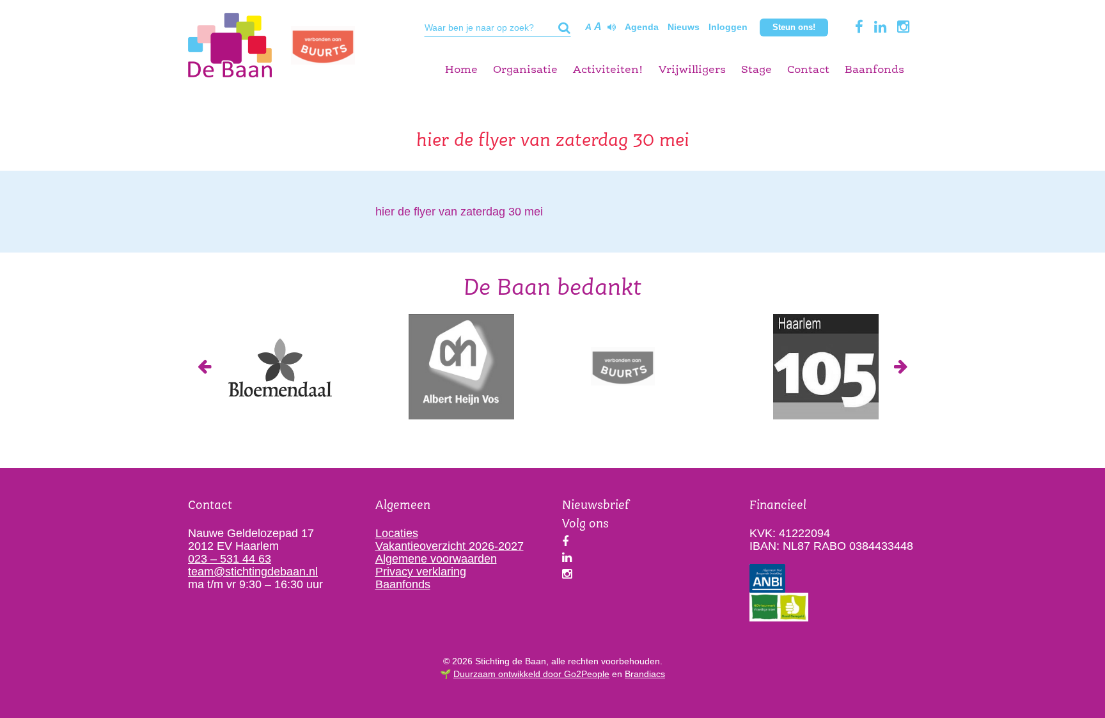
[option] (279, 366)
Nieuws (684, 27)
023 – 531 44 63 (229, 558)
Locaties (396, 533)
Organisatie (525, 70)
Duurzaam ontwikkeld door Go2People (531, 674)
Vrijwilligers (692, 70)
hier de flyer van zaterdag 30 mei (459, 211)
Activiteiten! (608, 70)
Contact (808, 70)
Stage (756, 70)
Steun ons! (793, 27)
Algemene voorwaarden (436, 558)
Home (461, 70)
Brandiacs (645, 674)
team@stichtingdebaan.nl (253, 571)
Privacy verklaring (420, 571)
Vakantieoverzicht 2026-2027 (449, 546)
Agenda (642, 27)
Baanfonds (874, 70)
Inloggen (728, 27)
